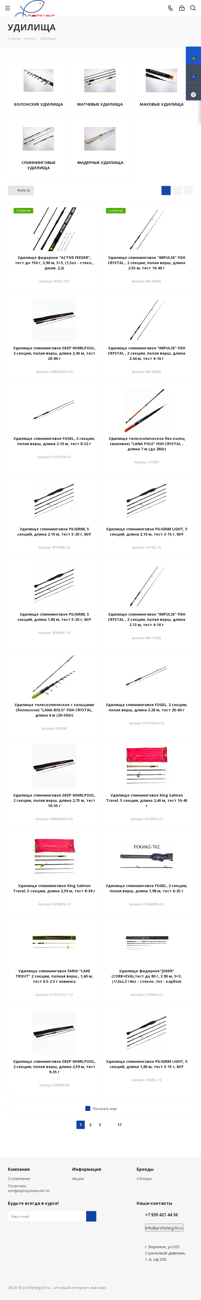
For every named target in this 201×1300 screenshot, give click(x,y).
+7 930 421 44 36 (161, 1215)
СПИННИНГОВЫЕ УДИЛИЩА (38, 165)
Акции (78, 1178)
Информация (86, 1169)
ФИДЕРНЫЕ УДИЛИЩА (100, 162)
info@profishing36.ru (164, 1227)
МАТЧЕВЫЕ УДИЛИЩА (100, 104)
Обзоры (144, 1178)
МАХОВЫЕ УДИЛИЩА (161, 104)
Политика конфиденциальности (28, 1188)
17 (119, 1124)
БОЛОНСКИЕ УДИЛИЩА (38, 104)
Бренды (145, 1169)
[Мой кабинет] (182, 8)
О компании (19, 1178)
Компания (19, 1169)
